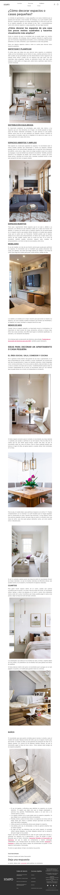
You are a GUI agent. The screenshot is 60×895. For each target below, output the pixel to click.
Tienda (29, 5)
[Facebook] (48, 885)
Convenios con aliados (36, 888)
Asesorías (33, 881)
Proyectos (30, 3)
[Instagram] (50, 885)
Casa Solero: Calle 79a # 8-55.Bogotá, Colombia (52, 874)
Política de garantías (22, 881)
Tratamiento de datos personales (22, 875)
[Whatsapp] (56, 885)
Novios (38, 5)
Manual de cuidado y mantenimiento (22, 885)
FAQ (17, 888)
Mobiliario (41, 3)
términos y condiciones (22, 878)
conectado (24, 863)
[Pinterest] (53, 885)
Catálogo (33, 878)
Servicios (19, 3)
